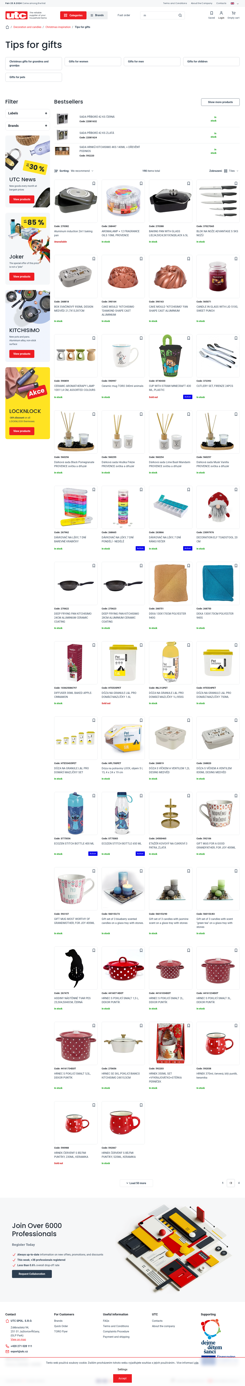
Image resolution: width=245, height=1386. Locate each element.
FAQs (106, 1320)
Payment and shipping (116, 1336)
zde (196, 1362)
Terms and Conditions (175, 3)
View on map (18, 1339)
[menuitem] (97, 15)
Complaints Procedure (116, 1331)
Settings (122, 1369)
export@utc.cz (19, 1351)
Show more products (220, 102)
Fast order (124, 15)
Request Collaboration (32, 1273)
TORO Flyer (61, 1331)
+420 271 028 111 (21, 1346)
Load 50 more (138, 1183)
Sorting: (75, 170)
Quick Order (61, 1326)
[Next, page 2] (231, 1183)
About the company (163, 1326)
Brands (58, 1320)
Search (180, 15)
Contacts (221, 3)
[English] (235, 3)
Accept (122, 1378)
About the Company (201, 3)
